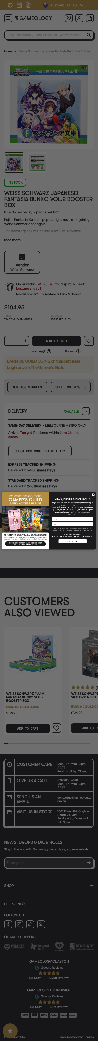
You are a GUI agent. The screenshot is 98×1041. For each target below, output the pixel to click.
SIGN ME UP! (72, 541)
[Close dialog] (93, 494)
